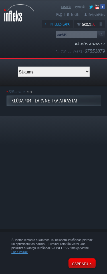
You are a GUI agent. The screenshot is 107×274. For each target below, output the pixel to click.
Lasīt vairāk (19, 252)
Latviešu (66, 7)
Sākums (15, 92)
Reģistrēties (96, 14)
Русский (79, 7)
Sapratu (80, 263)
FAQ (59, 14)
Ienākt (75, 14)
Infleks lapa (60, 24)
